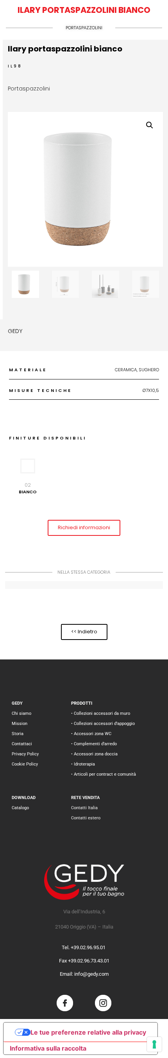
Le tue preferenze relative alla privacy (88, 1032)
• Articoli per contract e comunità (103, 774)
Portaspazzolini (84, 28)
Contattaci (22, 743)
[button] (150, 125)
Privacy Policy (25, 754)
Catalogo (20, 807)
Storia (17, 733)
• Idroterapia (83, 764)
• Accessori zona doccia (94, 754)
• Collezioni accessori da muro (100, 713)
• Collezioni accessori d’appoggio (103, 723)
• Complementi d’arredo (94, 743)
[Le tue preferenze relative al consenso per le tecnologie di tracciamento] (154, 1044)
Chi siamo (21, 713)
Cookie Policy (25, 764)
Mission (19, 723)
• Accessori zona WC (91, 733)
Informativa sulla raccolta (48, 1048)
